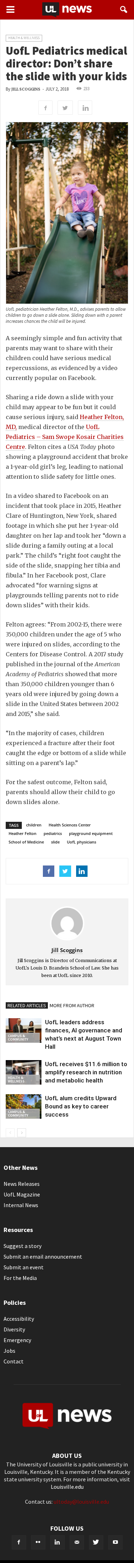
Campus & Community (18, 1037)
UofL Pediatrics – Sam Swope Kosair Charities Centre (65, 436)
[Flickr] (38, 1542)
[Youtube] (115, 1542)
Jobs (9, 1350)
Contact (14, 1361)
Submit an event (24, 1267)
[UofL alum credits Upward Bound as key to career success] (23, 1106)
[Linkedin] (57, 1542)
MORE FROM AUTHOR (72, 1005)
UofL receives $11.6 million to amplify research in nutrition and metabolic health (86, 1072)
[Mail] (77, 1542)
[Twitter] (96, 1542)
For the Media (20, 1277)
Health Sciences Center (70, 824)
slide (55, 842)
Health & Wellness (24, 38)
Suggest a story (22, 1245)
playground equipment (91, 833)
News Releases (22, 1183)
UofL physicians (81, 842)
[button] (124, 9)
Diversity (14, 1329)
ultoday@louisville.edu (81, 1501)
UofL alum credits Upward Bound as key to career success (80, 1106)
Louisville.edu (67, 1486)
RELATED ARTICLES (27, 1005)
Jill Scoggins (25, 89)
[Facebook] (19, 1542)
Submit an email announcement (43, 1256)
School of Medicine (26, 842)
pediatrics (53, 833)
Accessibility (19, 1318)
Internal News (21, 1205)
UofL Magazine (22, 1194)
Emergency (17, 1340)
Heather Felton (22, 833)
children (33, 824)
